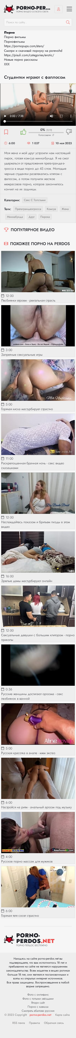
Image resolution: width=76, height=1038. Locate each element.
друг (32, 217)
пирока (45, 217)
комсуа (51, 209)
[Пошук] (68, 22)
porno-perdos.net (40, 1015)
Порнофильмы (14, 41)
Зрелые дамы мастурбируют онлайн (26, 581)
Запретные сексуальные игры (22, 354)
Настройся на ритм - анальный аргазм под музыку (36, 807)
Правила (34, 1023)
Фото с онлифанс (38, 995)
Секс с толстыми (35, 200)
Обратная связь (54, 1023)
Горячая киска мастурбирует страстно (27, 409)
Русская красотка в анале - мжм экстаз (28, 753)
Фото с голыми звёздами (38, 999)
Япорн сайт (38, 1003)
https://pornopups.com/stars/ (24, 46)
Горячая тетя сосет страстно (20, 915)
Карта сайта (62, 1015)
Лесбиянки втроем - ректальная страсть (28, 300)
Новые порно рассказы (20, 59)
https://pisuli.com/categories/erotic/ (29, 55)
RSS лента (18, 1023)
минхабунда (15, 217)
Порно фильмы (15, 37)
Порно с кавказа (38, 1007)
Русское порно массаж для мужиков (26, 861)
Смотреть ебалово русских (38, 1011)
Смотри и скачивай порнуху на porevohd (33, 50)
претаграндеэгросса (28, 209)
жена (65, 209)
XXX (7, 64)
